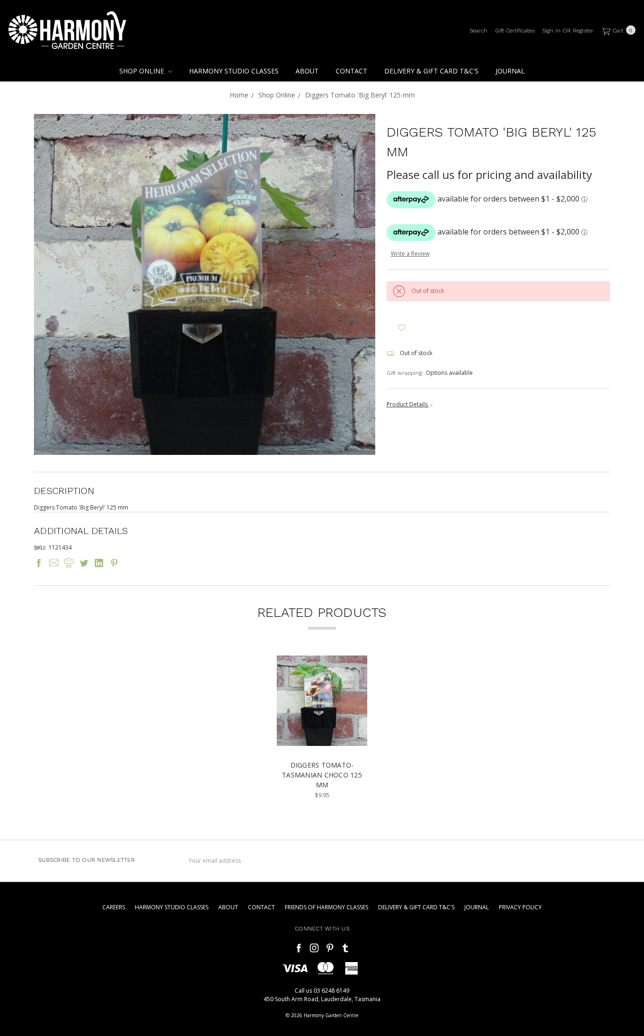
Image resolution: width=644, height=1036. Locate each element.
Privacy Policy (520, 907)
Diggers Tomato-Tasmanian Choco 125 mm (322, 775)
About (307, 70)
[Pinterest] (114, 562)
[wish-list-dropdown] (402, 328)
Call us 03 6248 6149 (322, 991)
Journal (510, 70)
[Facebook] (38, 562)
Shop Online (142, 70)
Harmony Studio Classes (234, 70)
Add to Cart (322, 738)
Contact (351, 70)
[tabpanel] (322, 728)
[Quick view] (353, 669)
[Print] (69, 562)
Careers (113, 907)
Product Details (408, 404)
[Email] (53, 562)
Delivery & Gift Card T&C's (431, 70)
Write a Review (410, 254)
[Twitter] (84, 562)
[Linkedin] (99, 562)
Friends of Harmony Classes (326, 907)
